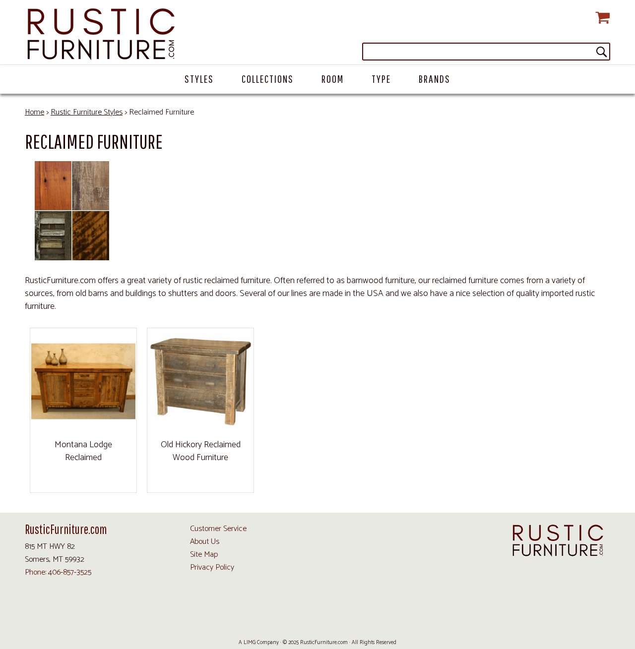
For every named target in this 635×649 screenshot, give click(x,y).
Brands (434, 78)
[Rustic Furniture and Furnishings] (317, 34)
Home (34, 112)
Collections (268, 78)
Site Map (204, 554)
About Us (204, 541)
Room (332, 78)
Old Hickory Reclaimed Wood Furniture (201, 451)
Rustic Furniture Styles (87, 112)
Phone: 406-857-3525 (58, 572)
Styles (199, 78)
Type (381, 78)
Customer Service (218, 528)
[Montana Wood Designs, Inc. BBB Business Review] (378, 619)
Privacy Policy (212, 567)
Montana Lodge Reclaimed (83, 451)
